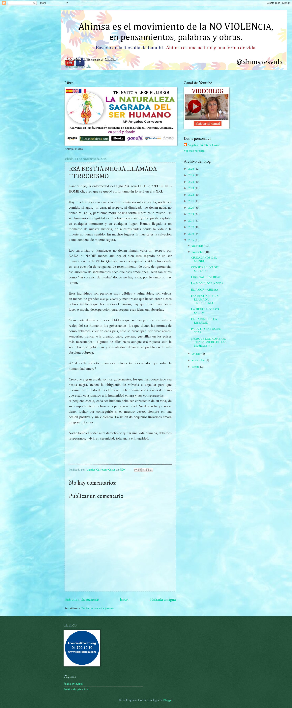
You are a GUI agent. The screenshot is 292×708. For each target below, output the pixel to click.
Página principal (73, 683)
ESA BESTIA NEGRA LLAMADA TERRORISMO (205, 299)
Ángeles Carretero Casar (90, 58)
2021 (191, 201)
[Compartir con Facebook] (147, 470)
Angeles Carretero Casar (204, 145)
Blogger (167, 700)
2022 (191, 194)
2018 (191, 220)
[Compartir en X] (143, 470)
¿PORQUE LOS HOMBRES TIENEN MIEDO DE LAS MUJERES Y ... (208, 341)
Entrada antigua (163, 599)
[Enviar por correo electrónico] (136, 470)
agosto (196, 367)
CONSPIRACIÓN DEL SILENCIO (205, 269)
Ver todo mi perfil (194, 151)
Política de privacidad (76, 689)
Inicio (124, 599)
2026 (191, 168)
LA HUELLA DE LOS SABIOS (205, 311)
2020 (191, 207)
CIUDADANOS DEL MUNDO (204, 259)
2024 (191, 182)
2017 (191, 227)
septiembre (199, 360)
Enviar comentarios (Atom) (97, 608)
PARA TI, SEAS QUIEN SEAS (206, 330)
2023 (191, 188)
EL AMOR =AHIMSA (204, 289)
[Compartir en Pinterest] (151, 470)
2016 (191, 233)
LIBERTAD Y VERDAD (206, 277)
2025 (191, 175)
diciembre (198, 245)
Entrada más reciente (82, 599)
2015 (191, 240)
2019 (191, 214)
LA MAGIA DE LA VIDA (207, 283)
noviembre (198, 252)
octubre (196, 353)
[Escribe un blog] (140, 470)
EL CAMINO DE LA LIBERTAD (204, 320)
